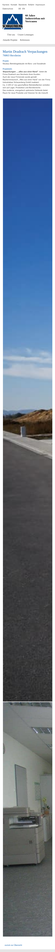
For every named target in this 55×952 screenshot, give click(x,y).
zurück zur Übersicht (13, 945)
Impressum (40, 5)
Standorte (22, 5)
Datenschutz (8, 9)
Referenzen (25, 40)
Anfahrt (31, 5)
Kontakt (14, 5)
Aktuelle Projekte (10, 40)
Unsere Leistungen (26, 35)
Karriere (6, 5)
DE (19, 9)
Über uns (11, 35)
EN (23, 9)
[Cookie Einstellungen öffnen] (5, 948)
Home (3, 34)
